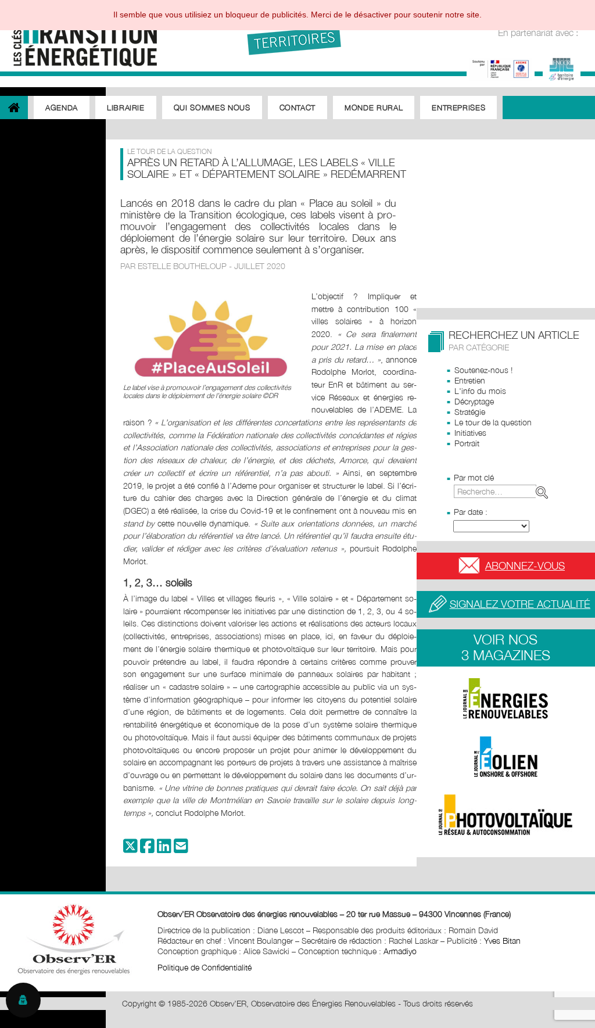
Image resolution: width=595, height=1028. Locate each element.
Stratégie (469, 412)
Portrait (466, 443)
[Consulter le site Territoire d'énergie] (561, 68)
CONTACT (297, 107)
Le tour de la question (493, 422)
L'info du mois (480, 391)
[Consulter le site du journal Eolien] (506, 756)
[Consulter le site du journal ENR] (506, 698)
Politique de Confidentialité (204, 967)
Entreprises (458, 107)
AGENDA (61, 107)
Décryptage (474, 401)
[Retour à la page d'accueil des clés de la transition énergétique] (78, 36)
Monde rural (374, 107)
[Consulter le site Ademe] (501, 68)
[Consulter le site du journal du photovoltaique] (506, 815)
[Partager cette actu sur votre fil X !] (130, 849)
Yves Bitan (502, 940)
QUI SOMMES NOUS (212, 107)
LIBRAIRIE (126, 107)
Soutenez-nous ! (483, 370)
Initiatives (470, 433)
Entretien (469, 380)
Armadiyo (400, 951)
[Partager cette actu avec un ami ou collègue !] (181, 849)
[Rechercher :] (503, 491)
